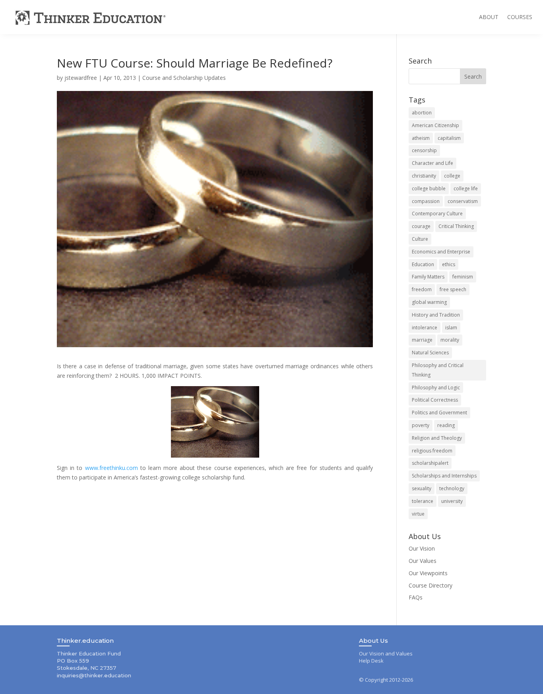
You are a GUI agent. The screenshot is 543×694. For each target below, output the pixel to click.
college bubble (429, 188)
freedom (422, 289)
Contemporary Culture (437, 213)
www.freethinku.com (111, 468)
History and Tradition (436, 314)
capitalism (449, 138)
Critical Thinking (456, 226)
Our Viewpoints (428, 573)
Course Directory (430, 585)
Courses (519, 17)
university (452, 501)
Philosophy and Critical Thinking (437, 370)
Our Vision (422, 548)
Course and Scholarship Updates (184, 77)
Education (423, 264)
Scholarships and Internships (444, 475)
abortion (422, 112)
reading (446, 425)
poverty (420, 425)
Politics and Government (439, 412)
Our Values (422, 560)
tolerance (422, 501)
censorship (424, 150)
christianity (424, 175)
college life (466, 188)
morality (449, 339)
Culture (420, 239)
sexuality (421, 488)
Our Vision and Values (386, 653)
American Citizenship (435, 125)
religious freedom (432, 450)
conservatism (463, 201)
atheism (421, 138)
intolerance (424, 327)
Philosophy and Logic (436, 387)
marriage (422, 339)
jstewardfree (80, 77)
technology (451, 488)
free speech (453, 289)
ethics (448, 264)
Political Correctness (435, 399)
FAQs (416, 597)
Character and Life (432, 163)
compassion (426, 201)
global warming (429, 302)
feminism (462, 276)
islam (451, 327)
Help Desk (371, 660)
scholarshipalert (430, 463)
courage (421, 226)
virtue (418, 513)
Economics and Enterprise (441, 251)
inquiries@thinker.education (94, 675)
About (488, 17)
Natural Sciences (430, 352)
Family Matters (428, 276)
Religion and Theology (437, 438)
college (452, 175)
